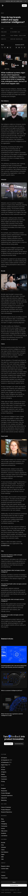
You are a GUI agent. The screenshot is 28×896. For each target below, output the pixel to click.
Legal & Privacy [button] (17, 892)
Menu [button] (24, 5)
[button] (14, 1)
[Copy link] (2, 47)
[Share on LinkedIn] (8, 47)
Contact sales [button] (8, 743)
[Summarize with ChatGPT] (16, 47)
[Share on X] (10, 47)
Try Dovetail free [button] (19, 743)
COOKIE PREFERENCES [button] (6, 892)
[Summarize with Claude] (19, 47)
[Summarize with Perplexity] (22, 47)
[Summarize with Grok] (24, 47)
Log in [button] (14, 882)
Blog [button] (2, 13)
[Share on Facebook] (5, 47)
